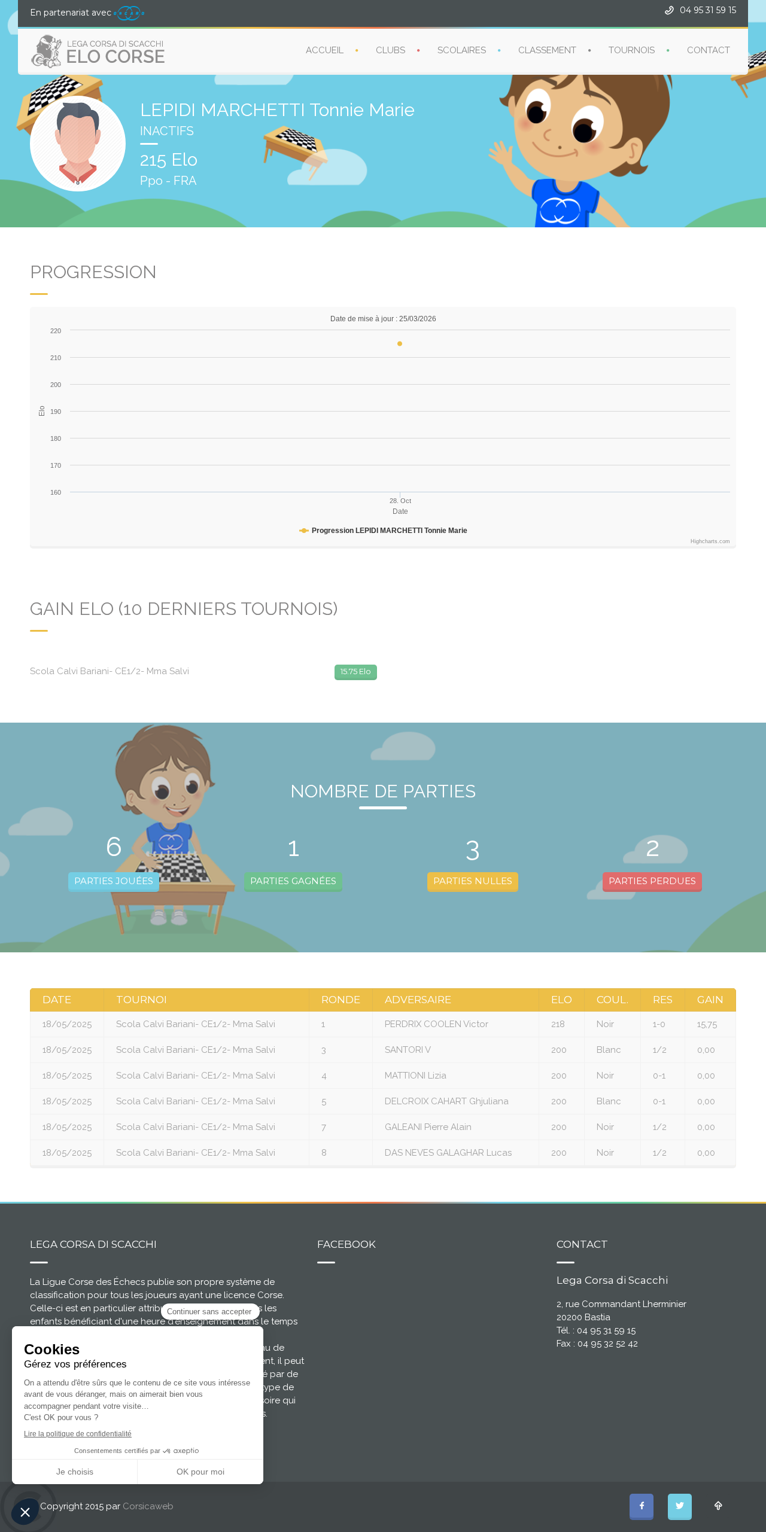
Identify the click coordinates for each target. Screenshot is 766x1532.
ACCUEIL (325, 50)
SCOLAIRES (461, 50)
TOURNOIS (632, 50)
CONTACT (708, 50)
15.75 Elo (356, 671)
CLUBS (390, 50)
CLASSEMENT (547, 50)
